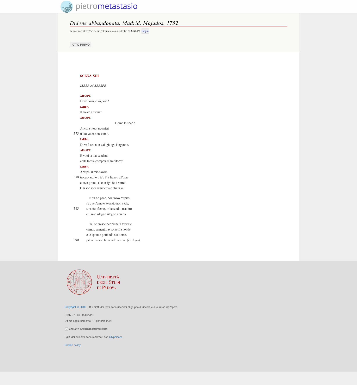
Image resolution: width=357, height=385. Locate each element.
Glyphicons (116, 337)
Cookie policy (73, 345)
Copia (145, 31)
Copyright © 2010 (75, 307)
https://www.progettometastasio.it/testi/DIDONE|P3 (111, 30)
